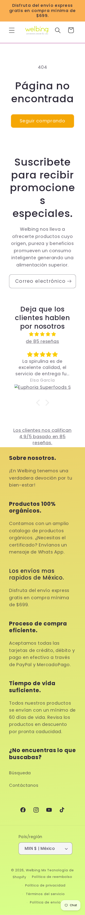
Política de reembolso (52, 877)
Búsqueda (20, 773)
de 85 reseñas (42, 341)
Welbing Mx (36, 870)
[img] (42, 334)
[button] (11, 30)
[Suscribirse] (69, 281)
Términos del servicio (45, 894)
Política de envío (45, 902)
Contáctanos (24, 785)
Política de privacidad (45, 885)
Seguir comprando (42, 121)
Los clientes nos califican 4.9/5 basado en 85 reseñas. (42, 436)
